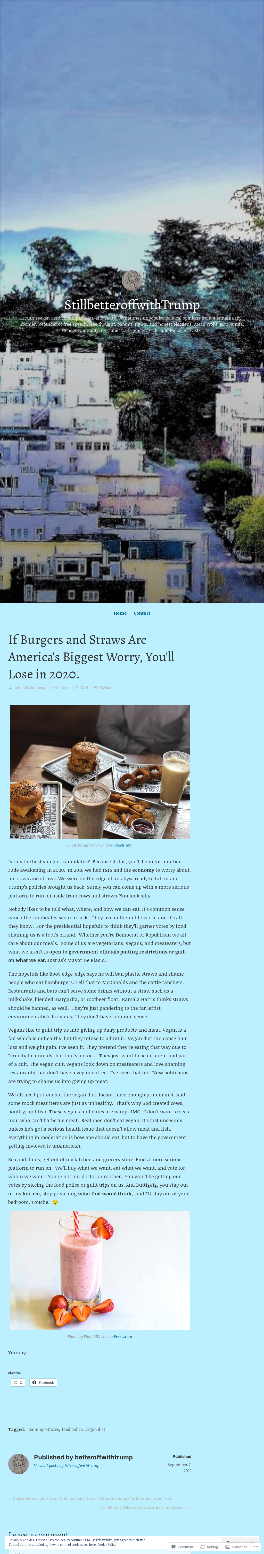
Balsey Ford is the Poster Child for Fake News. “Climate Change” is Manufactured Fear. (89, 1499)
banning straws (44, 1429)
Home (120, 613)
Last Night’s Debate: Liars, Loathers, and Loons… (144, 1508)
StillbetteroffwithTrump (132, 304)
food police (72, 1429)
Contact (142, 613)
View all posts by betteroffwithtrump (66, 1465)
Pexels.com (123, 845)
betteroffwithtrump (29, 687)
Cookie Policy (106, 1544)
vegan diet (95, 1429)
